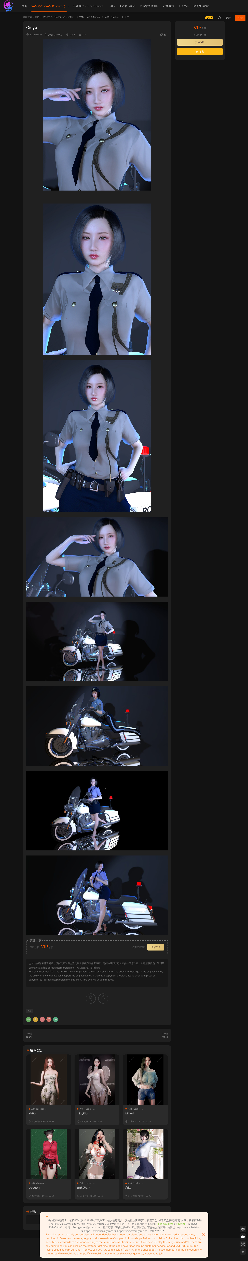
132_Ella (82, 1113)
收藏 (201, 51)
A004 (165, 1036)
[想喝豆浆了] (97, 1154)
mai (29, 1010)
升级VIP (155, 947)
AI (111, 6)
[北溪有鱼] (8, 6)
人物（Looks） (55, 34)
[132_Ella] (97, 1079)
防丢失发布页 (202, 6)
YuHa (32, 1113)
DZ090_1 (34, 1187)
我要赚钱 (168, 6)
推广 (165, 34)
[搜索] (219, 17)
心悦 (128, 1187)
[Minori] (145, 1079)
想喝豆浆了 (84, 1187)
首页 (24, 6)
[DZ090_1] (48, 1154)
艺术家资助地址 (149, 6)
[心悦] (145, 1154)
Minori (129, 1113)
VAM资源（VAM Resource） (49, 6)
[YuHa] (48, 1079)
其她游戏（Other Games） (89, 6)
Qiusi (29, 1036)
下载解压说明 (127, 6)
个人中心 (183, 6)
